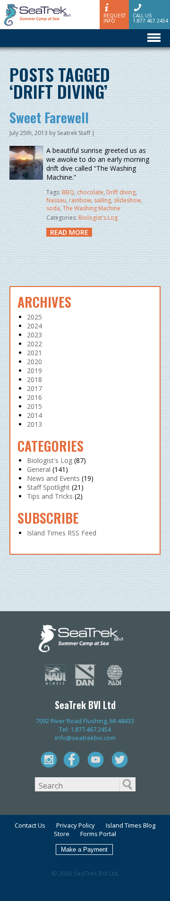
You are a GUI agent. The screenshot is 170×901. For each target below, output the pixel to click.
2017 (34, 388)
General (39, 469)
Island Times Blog (130, 825)
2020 (34, 361)
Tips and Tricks (50, 496)
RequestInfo (114, 18)
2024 (34, 325)
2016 (34, 397)
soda (53, 208)
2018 (34, 379)
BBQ (68, 192)
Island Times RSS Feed (61, 532)
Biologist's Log (98, 218)
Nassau (56, 200)
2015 (34, 406)
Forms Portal (98, 833)
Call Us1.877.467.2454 (150, 18)
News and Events (53, 478)
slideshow (127, 200)
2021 (34, 352)
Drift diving (121, 192)
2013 (34, 424)
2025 (34, 316)
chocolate (90, 192)
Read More (69, 232)
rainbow (80, 200)
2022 (34, 343)
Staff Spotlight (48, 487)
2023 (34, 334)
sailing (102, 200)
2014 (34, 415)
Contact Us (30, 825)
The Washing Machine (91, 208)
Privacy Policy (75, 825)
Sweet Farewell (49, 117)
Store (61, 833)
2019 (34, 370)
